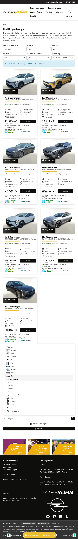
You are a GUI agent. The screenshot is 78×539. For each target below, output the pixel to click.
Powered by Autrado (69, 535)
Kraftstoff (31, 45)
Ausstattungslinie (34, 53)
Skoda (12, 408)
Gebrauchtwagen (54, 8)
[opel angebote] (70, 17)
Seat (12, 405)
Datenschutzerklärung (29, 523)
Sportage (10, 389)
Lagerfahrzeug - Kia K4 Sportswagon (20, 102)
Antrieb (6, 53)
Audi (12, 347)
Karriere (49, 12)
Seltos (9, 382)
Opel (12, 398)
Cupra (12, 360)
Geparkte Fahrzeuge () (40, 424)
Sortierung (55, 53)
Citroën (13, 357)
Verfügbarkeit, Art (10, 45)
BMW (12, 353)
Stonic (9, 392)
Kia (11, 376)
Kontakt (33, 16)
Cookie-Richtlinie (44, 523)
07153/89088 (11, 474)
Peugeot (13, 401)
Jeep (12, 373)
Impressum (15, 523)
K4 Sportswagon (13, 379)
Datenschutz (55, 523)
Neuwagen (40, 8)
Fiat (11, 363)
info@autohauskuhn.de (18, 479)
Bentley (13, 350)
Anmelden (6, 523)
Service (39, 12)
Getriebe (54, 45)
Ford (12, 366)
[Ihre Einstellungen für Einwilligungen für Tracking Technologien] (74, 535)
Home (32, 8)
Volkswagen (14, 411)
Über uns (59, 12)
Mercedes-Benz (15, 395)
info (4, 25)
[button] (32, 535)
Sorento (10, 385)
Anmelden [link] (39, 429)
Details (28, 121)
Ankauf (32, 12)
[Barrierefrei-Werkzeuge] (9, 535)
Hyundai (13, 369)
